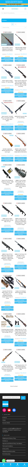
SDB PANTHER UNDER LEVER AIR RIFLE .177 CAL (20, 49)
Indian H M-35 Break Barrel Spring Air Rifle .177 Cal (20, 292)
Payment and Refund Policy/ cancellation (12, 443)
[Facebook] (14, 410)
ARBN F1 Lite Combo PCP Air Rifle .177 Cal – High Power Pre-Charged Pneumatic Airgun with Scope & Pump (20, 184)
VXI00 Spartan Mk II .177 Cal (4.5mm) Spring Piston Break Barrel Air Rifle (21, 367)
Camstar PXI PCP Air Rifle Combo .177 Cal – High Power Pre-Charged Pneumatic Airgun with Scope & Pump (7, 294)
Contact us (5, 441)
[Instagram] (4, 410)
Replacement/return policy (8, 451)
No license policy (6, 454)
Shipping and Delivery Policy (9, 438)
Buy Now (7, 60)
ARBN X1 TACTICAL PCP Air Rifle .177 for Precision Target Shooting (20, 256)
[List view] (15, 24)
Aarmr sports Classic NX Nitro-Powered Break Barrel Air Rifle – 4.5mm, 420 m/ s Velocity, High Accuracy (21, 83)
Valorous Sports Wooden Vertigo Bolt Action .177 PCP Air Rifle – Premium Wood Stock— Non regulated (7, 368)
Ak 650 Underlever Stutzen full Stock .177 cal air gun (7, 150)
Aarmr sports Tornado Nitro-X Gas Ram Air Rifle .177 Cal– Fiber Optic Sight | (7, 118)
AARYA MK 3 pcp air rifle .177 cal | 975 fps (21, 117)
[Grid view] (12, 24)
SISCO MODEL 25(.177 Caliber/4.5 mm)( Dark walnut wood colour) (7, 49)
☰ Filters (4, 20)
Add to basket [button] (7, 58)
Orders (4, 420)
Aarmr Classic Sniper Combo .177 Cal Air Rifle (7, 81)
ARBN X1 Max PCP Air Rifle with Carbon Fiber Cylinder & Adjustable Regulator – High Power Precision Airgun (7, 257)
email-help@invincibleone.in (14, 428)
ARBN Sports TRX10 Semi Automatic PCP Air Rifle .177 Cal (7, 220)
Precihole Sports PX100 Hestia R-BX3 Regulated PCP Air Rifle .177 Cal (7, 331)
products (4, 417)
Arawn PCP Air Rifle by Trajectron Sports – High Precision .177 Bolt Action (7, 182)
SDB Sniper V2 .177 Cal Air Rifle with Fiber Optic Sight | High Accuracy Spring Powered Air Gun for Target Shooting (21, 332)
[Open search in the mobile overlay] (14, 13)
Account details (6, 422)
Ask (23, 397)
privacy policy (5, 448)
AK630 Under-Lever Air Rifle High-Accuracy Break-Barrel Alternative (21, 150)
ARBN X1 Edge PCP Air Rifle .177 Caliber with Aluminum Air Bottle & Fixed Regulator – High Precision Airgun (20, 221)
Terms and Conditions (7, 446)
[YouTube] (9, 410)
